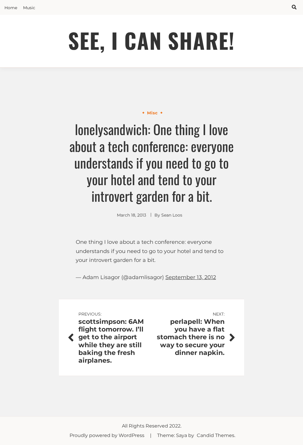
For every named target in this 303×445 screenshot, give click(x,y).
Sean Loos (171, 215)
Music (29, 7)
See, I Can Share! (151, 40)
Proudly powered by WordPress (108, 435)
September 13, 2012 (190, 277)
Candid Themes (215, 435)
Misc (152, 113)
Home (10, 7)
